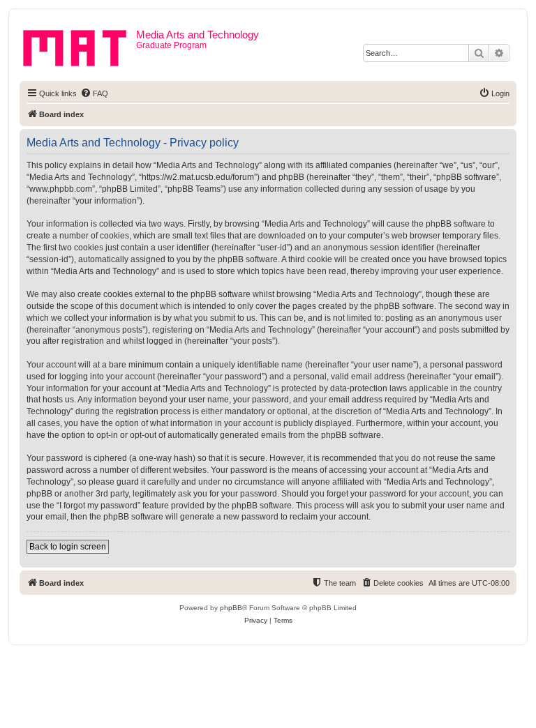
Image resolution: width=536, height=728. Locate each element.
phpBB (231, 608)
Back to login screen (67, 547)
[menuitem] (94, 93)
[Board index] (79, 45)
